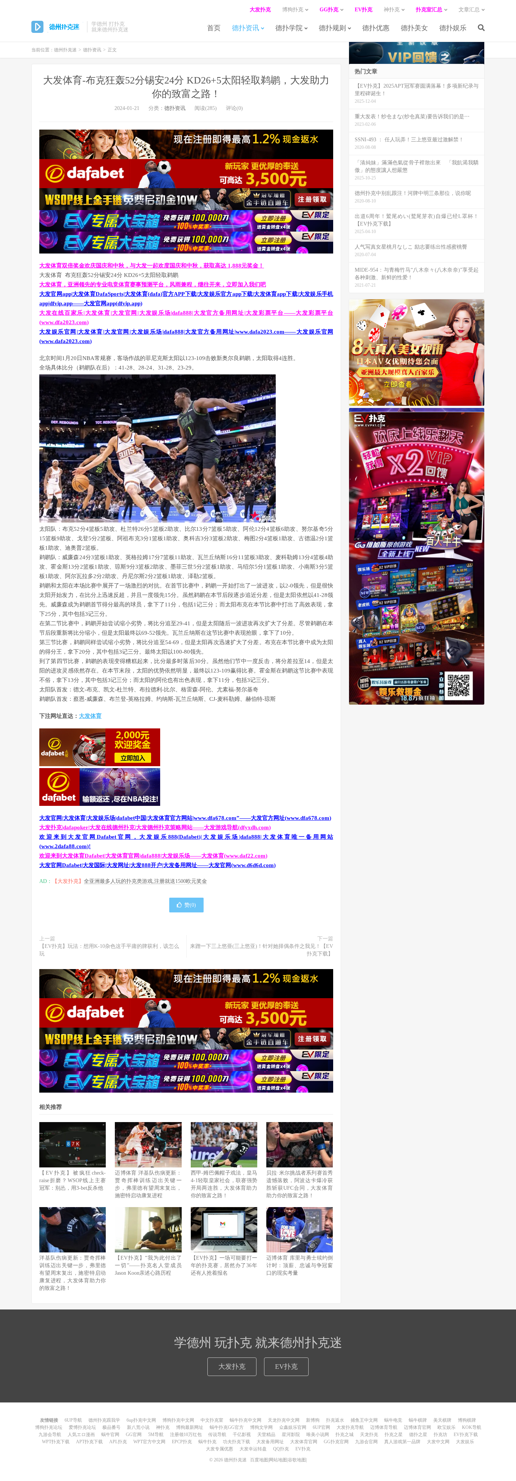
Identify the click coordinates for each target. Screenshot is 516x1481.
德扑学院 (289, 28)
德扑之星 (418, 1434)
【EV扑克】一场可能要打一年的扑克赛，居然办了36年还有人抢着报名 (224, 1265)
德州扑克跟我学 (104, 1420)
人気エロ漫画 (81, 1434)
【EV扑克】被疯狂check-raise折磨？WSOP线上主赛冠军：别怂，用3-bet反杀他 (72, 1180)
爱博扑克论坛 (82, 1427)
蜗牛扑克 (207, 1441)
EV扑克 (286, 1366)
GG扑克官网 (336, 1441)
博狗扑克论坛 (48, 1427)
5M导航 (156, 1434)
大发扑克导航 (350, 1427)
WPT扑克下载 (56, 1441)
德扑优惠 (375, 28)
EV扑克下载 (466, 1434)
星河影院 (291, 1434)
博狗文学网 (261, 1427)
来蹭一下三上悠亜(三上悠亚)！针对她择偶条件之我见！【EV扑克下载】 (261, 950)
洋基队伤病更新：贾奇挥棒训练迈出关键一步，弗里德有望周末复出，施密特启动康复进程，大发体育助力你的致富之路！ (72, 1273)
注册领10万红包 (186, 1434)
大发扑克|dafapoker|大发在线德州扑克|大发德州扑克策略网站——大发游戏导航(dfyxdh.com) (155, 827)
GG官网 (134, 1434)
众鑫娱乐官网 (292, 1427)
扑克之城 (344, 1434)
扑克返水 (335, 1420)
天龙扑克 (369, 1434)
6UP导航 (73, 1420)
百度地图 (259, 1459)
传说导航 (217, 1434)
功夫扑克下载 (236, 1441)
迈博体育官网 (417, 1427)
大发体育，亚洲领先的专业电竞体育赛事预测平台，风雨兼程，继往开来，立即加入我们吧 (152, 284)
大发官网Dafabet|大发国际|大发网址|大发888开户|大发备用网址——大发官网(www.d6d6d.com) (157, 865)
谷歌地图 (297, 1459)
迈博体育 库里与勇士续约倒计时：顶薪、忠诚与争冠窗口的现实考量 (299, 1265)
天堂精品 (266, 1434)
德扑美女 (414, 28)
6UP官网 (321, 1427)
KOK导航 (471, 1427)
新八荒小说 (138, 1427)
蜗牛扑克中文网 (245, 1420)
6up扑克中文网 (141, 1420)
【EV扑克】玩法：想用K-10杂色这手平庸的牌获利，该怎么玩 (109, 950)
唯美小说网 (317, 1434)
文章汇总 (469, 9)
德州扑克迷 (57, 27)
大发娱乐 (465, 1441)
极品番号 (111, 1427)
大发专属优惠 (219, 1449)
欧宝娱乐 (446, 1427)
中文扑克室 (212, 1420)
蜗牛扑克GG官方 (227, 1427)
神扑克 (163, 1427)
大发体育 (90, 716)
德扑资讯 (245, 28)
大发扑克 (232, 1366)
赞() (190, 905)
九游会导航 (50, 1434)
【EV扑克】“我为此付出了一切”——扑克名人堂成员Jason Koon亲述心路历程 (148, 1265)
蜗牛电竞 (393, 1420)
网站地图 (278, 1459)
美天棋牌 (442, 1420)
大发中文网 (438, 1441)
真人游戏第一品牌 (402, 1441)
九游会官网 (366, 1441)
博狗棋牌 (467, 1420)
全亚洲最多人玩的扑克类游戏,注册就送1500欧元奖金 (145, 881)
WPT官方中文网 (149, 1441)
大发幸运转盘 (253, 1449)
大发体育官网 (303, 1441)
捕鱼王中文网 (364, 1420)
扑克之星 (394, 1434)
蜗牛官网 (110, 1434)
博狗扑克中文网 (178, 1420)
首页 (214, 28)
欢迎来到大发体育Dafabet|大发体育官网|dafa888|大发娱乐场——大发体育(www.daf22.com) (153, 856)
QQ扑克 (281, 1449)
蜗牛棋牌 (418, 1420)
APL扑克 (118, 1441)
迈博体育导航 (383, 1427)
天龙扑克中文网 (284, 1420)
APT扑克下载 (89, 1441)
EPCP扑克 (182, 1441)
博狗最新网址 (189, 1427)
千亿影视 (242, 1434)
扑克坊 (440, 1434)
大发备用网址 (270, 1441)
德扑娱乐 (453, 28)
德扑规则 (332, 28)
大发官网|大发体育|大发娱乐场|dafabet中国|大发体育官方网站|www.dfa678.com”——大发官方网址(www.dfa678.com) (185, 818)
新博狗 (313, 1420)
